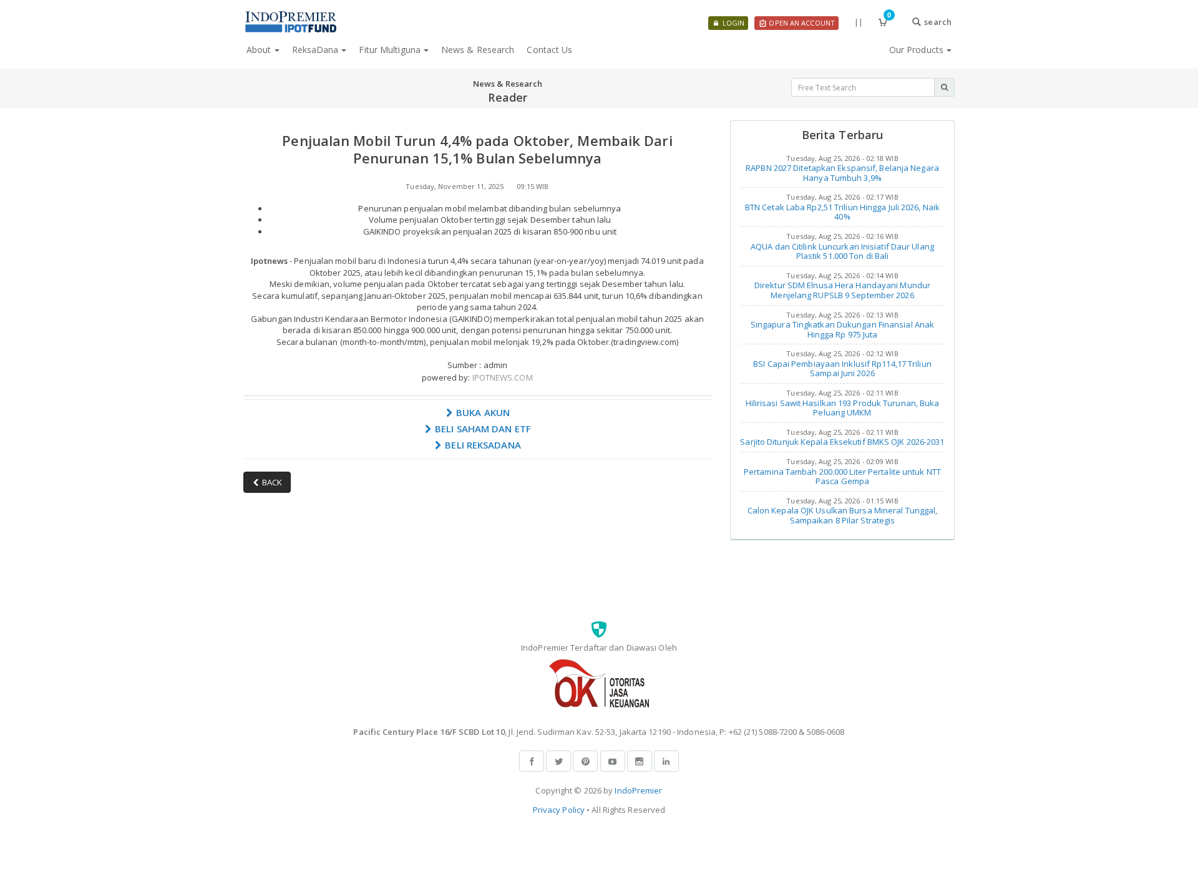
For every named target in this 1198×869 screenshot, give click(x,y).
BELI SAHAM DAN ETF (481, 428)
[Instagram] (639, 761)
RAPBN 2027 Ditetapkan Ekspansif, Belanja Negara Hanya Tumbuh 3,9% (842, 172)
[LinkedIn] (666, 761)
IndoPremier (638, 790)
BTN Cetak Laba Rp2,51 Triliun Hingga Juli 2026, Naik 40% (842, 212)
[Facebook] (531, 761)
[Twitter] (558, 761)
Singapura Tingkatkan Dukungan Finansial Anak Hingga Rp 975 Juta (842, 329)
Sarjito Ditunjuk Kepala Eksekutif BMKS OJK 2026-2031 (842, 441)
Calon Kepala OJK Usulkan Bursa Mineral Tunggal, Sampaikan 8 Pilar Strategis (843, 515)
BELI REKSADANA (481, 445)
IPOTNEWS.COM (502, 377)
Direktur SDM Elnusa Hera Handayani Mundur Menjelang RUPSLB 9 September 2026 (842, 290)
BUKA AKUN (482, 412)
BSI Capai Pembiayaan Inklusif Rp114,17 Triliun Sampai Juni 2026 (842, 368)
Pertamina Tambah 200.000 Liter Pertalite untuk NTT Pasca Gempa (842, 476)
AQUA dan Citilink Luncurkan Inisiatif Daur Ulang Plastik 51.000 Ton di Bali (842, 251)
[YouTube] (612, 761)
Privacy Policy (559, 809)
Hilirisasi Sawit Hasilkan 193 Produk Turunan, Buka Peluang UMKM (843, 408)
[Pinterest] (585, 761)
